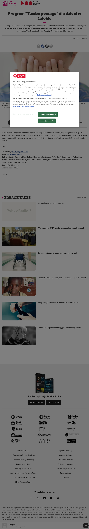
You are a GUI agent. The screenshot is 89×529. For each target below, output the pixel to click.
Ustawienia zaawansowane (23, 114)
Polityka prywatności (44, 95)
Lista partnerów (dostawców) (23, 107)
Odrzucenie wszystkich (48, 114)
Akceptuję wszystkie (47, 121)
